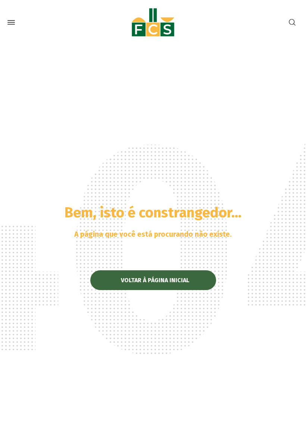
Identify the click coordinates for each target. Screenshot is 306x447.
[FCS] (153, 22)
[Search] (292, 22)
